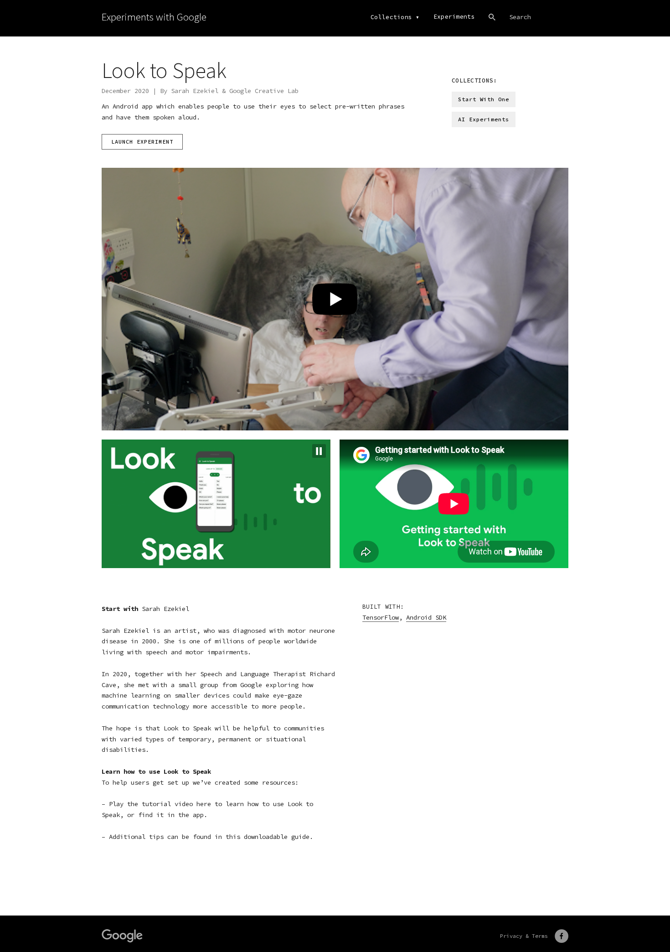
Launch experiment (142, 141)
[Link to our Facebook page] (561, 936)
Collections (391, 17)
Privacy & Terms (524, 935)
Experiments (454, 17)
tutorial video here (176, 804)
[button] (319, 451)
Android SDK (426, 617)
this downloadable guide (267, 837)
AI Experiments (483, 119)
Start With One (483, 99)
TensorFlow (380, 617)
